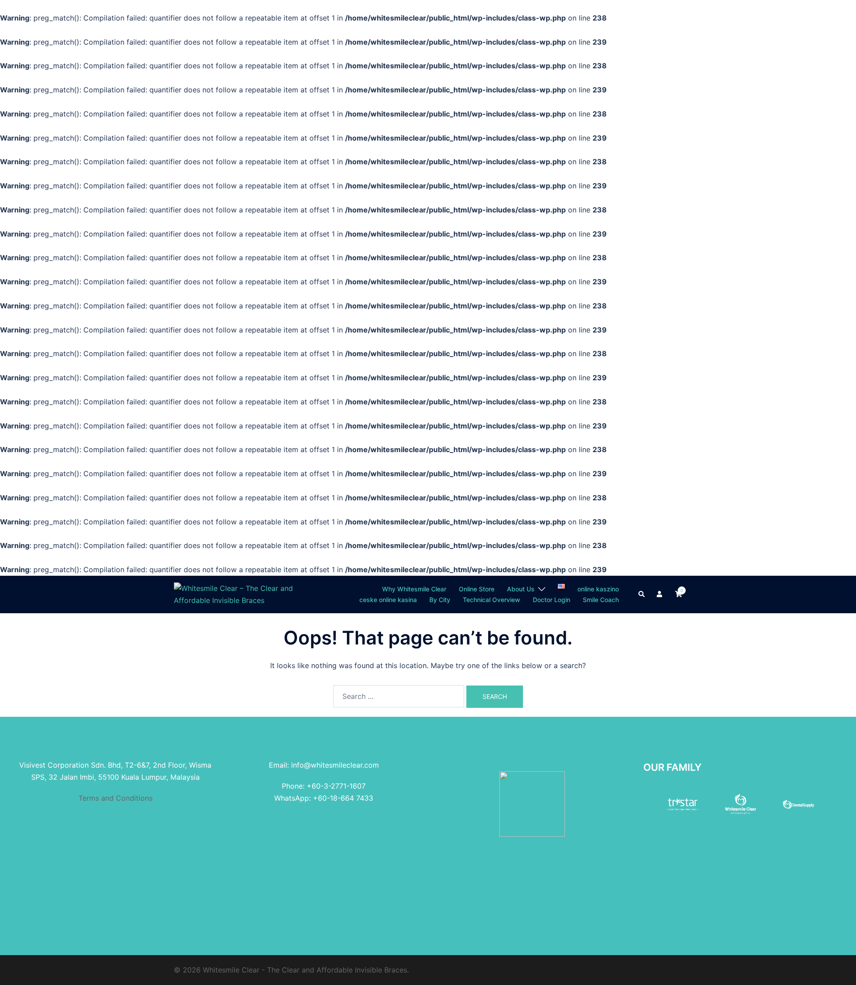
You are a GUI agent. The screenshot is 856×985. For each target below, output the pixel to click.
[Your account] (660, 594)
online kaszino (598, 589)
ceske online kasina (388, 599)
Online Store (476, 589)
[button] (642, 594)
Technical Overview (491, 599)
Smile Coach (601, 599)
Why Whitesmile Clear (414, 589)
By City (439, 599)
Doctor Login (551, 599)
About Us (521, 589)
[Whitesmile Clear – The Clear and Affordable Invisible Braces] (237, 593)
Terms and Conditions (115, 798)
